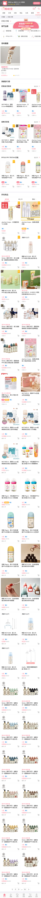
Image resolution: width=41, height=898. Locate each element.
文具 (26, 13)
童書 (32, 13)
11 (25, 889)
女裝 (15, 13)
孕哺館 (3, 17)
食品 (21, 13)
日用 (9, 13)
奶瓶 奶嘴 (10, 17)
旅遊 (3, 13)
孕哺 (38, 13)
